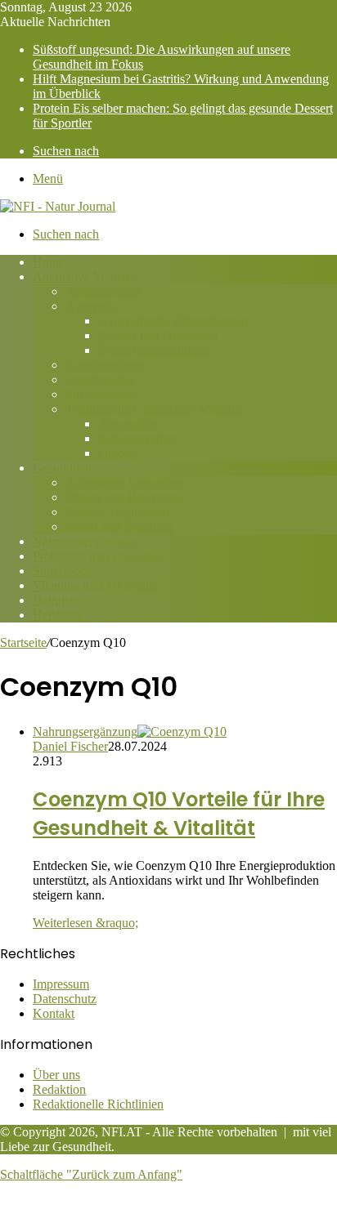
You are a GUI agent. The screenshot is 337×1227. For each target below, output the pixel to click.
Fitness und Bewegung (124, 497)
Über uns (56, 1075)
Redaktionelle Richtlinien (98, 1104)
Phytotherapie (101, 394)
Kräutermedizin (138, 438)
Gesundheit (62, 468)
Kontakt (53, 1013)
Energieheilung (104, 365)
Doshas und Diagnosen (158, 335)
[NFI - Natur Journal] (57, 206)
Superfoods (62, 571)
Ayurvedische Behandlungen (173, 321)
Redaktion (59, 1089)
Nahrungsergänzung (85, 541)
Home (49, 262)
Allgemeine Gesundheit (126, 482)
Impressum (61, 984)
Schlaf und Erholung (119, 526)
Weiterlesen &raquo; (85, 923)
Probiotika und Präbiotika (98, 556)
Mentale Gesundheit (117, 512)
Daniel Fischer (70, 746)
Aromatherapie (103, 291)
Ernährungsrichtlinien (153, 350)
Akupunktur (129, 424)
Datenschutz (65, 999)
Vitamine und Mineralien (97, 585)
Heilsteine (58, 615)
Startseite (23, 642)
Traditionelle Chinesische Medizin (153, 409)
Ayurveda (90, 306)
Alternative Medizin (84, 276)
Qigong (117, 453)
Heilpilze (56, 600)
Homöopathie (100, 379)
